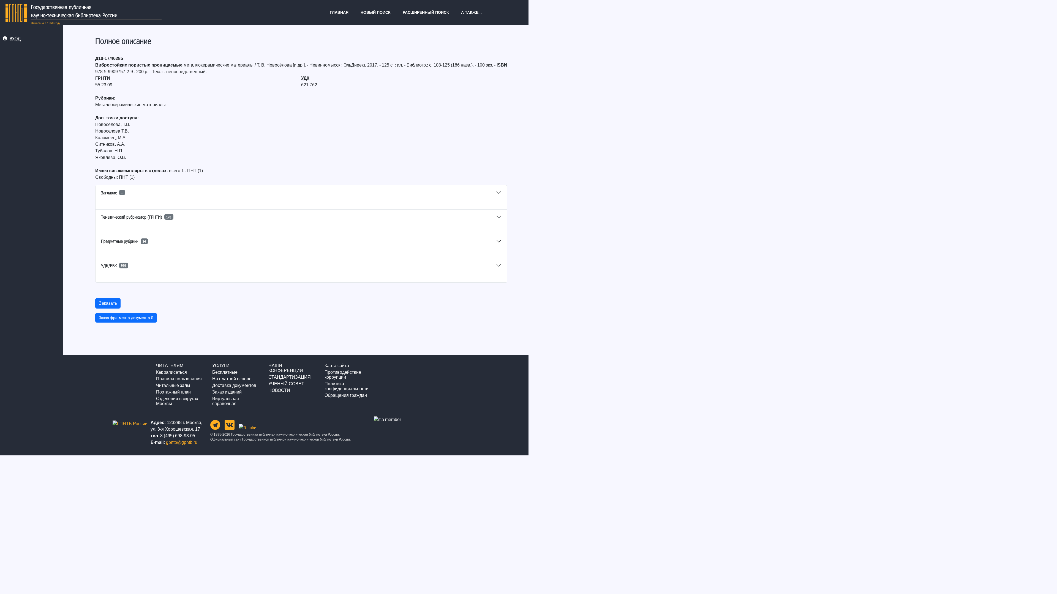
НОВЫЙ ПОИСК (376, 12)
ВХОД (15, 38)
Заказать (108, 303)
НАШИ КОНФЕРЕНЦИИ (285, 368)
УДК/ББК (113, 265)
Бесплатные (225, 372)
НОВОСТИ (279, 390)
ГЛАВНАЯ (339, 12)
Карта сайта (337, 365)
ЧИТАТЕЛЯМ (169, 365)
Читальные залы (173, 385)
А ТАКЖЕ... (471, 12)
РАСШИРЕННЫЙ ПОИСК (426, 12)
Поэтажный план (173, 392)
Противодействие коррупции (343, 375)
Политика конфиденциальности (347, 386)
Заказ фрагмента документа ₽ (126, 317)
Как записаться (171, 372)
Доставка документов (234, 385)
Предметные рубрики (123, 241)
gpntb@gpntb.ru (181, 442)
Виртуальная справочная (225, 401)
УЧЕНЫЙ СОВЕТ (286, 383)
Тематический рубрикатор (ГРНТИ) (136, 216)
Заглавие (112, 192)
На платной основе (232, 378)
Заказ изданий (227, 392)
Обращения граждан (346, 395)
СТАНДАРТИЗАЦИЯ (289, 377)
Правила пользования (179, 378)
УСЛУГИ (221, 365)
